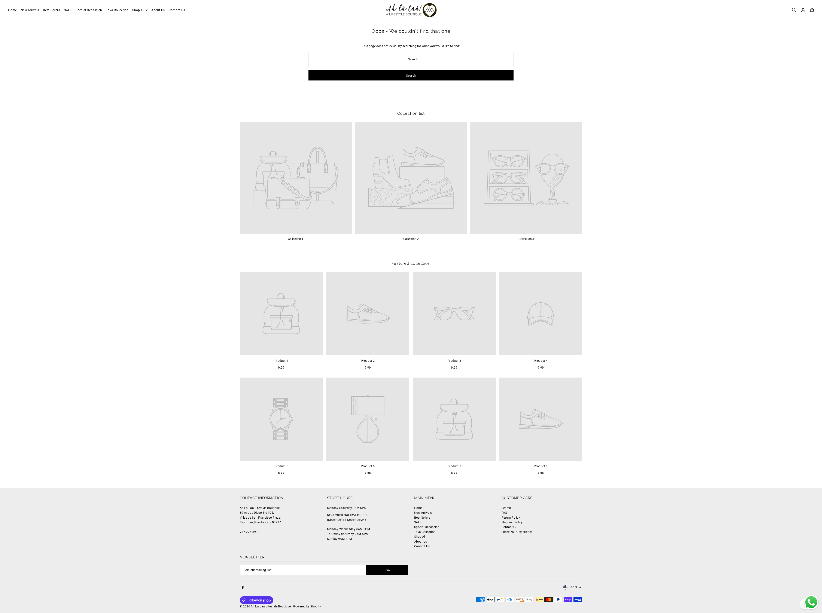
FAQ (504, 512)
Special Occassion (426, 527)
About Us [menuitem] (158, 10)
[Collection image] (296, 178)
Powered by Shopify (307, 606)
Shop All (420, 536)
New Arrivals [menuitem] (30, 10)
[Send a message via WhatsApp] (811, 602)
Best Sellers (422, 517)
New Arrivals (423, 512)
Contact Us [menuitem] (177, 10)
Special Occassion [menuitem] (89, 10)
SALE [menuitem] (68, 10)
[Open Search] (794, 10)
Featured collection (411, 263)
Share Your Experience (517, 532)
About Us (420, 541)
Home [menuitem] (12, 10)
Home (418, 508)
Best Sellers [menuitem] (51, 10)
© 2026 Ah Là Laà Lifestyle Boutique (265, 606)
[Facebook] (243, 587)
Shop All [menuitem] (138, 10)
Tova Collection (424, 532)
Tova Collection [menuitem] (117, 10)
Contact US (509, 527)
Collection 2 (411, 239)
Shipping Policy (512, 522)
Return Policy (511, 517)
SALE (417, 522)
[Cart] (812, 10)
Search (506, 508)
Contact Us (422, 546)
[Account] (803, 10)
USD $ (573, 587)
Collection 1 (295, 239)
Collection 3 (526, 239)
